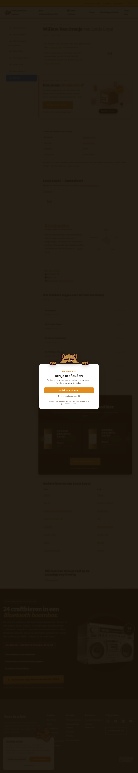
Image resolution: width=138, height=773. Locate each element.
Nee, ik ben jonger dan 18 (69, 396)
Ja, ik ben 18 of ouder (69, 390)
